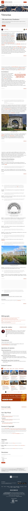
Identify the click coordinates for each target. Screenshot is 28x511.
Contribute (16, 5)
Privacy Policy (21, 486)
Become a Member (5, 399)
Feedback (11, 486)
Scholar (3, 461)
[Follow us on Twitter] (12, 490)
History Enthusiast (4, 458)
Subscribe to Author (13, 31)
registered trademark (19, 496)
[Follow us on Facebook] (10, 490)
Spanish (8, 342)
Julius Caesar (20, 46)
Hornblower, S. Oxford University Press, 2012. (9, 319)
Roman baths (12, 135)
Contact (5, 486)
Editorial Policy (17, 486)
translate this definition (5, 344)
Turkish (11, 342)
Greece (14, 47)
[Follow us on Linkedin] (14, 490)
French (3, 342)
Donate (11, 399)
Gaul (24, 47)
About (23, 5)
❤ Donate (3, 25)
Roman (2, 135)
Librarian (3, 460)
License (21, 296)
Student (3, 459)
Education (10, 5)
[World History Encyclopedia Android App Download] (24, 483)
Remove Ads (25, 55)
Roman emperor (22, 67)
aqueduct (3, 134)
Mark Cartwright (6, 29)
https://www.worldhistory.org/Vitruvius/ (7, 416)
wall (17, 186)
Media (13, 5)
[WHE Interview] (6, 336)
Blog (14, 486)
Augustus (3, 68)
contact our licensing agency (16, 433)
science (5, 78)
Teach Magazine (3, 470)
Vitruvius (16, 445)
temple (6, 164)
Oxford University (19, 468)
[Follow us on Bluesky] (13, 490)
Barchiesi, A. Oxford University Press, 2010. (10, 317)
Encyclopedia (7, 5)
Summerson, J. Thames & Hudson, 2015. (11, 321)
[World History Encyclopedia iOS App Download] (20, 483)
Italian (5, 342)
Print (22, 31)
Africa (21, 47)
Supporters (14, 487)
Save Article (3, 31)
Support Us (20, 5)
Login (26, 5)
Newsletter (8, 486)
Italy (13, 49)
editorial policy (19, 300)
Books (13, 296)
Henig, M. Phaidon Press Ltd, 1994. (9, 318)
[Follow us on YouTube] (17, 490)
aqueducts (3, 240)
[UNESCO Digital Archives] (14, 501)
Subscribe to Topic (7, 31)
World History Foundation (8, 492)
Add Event (3, 441)
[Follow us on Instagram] (16, 490)
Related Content (10, 296)
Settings (18, 487)
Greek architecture (15, 66)
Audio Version (18, 31)
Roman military (4, 35)
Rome (19, 69)
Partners (11, 487)
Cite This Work (17, 296)
